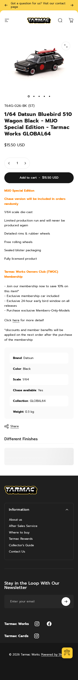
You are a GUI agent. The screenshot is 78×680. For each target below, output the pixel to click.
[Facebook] (49, 624)
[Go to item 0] (28, 96)
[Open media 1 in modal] (66, 46)
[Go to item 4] (44, 96)
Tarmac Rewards (21, 539)
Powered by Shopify (55, 654)
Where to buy (19, 533)
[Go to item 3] (39, 96)
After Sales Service (23, 526)
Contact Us (17, 552)
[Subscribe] (66, 601)
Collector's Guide (21, 545)
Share (14, 426)
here (16, 320)
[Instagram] (37, 624)
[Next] (72, 5)
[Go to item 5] (49, 96)
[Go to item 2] (33, 96)
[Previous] (6, 5)
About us (15, 520)
